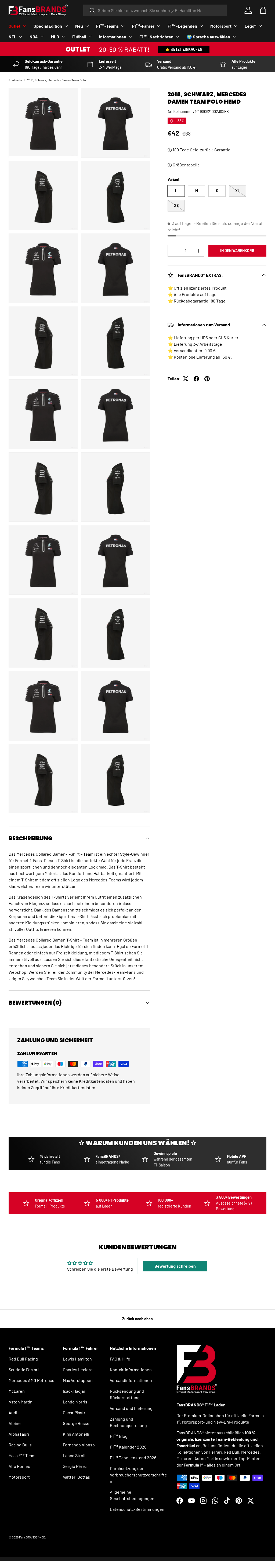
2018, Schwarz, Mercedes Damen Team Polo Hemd (59, 80)
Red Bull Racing (23, 1358)
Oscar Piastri (74, 1412)
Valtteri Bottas (76, 1476)
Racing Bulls (20, 1444)
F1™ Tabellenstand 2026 (133, 1457)
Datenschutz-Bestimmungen (137, 1509)
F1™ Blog (119, 1436)
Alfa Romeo (19, 1466)
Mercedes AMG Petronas (31, 1380)
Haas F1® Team (22, 1455)
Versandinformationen (131, 1380)
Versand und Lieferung (131, 1408)
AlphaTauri (19, 1433)
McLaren (17, 1391)
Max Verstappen (78, 1380)
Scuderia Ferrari (24, 1369)
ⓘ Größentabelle (184, 164)
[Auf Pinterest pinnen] (207, 378)
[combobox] (155, 10)
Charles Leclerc (77, 1369)
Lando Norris (75, 1401)
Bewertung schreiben (175, 1265)
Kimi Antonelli (76, 1433)
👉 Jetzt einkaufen (183, 49)
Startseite (15, 80)
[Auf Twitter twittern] (185, 378)
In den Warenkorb (237, 250)
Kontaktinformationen (131, 1369)
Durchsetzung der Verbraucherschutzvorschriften (138, 1475)
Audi (13, 1412)
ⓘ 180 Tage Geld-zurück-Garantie (199, 149)
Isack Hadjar (74, 1391)
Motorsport (19, 1476)
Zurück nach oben (137, 1318)
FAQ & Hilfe (120, 1358)
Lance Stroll (74, 1455)
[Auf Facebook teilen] (196, 378)
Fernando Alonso (79, 1444)
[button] (263, 10)
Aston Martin (20, 1401)
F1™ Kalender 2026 (128, 1446)
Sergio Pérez (75, 1466)
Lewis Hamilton (77, 1358)
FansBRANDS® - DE (32, 1537)
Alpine (15, 1423)
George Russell (77, 1423)
